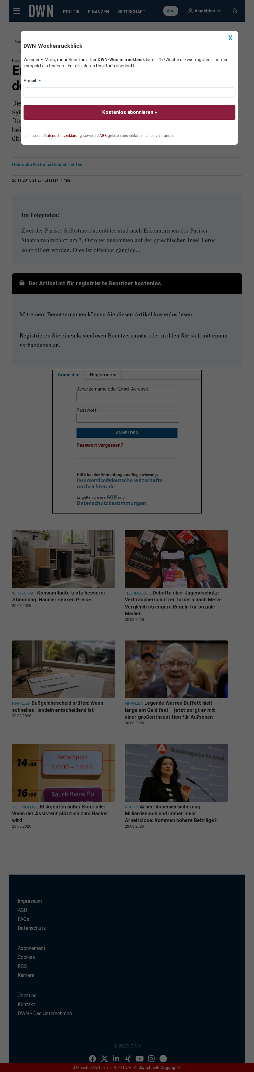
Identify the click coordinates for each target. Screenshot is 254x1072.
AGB (103, 135)
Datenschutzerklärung (63, 135)
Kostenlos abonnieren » (129, 112)
